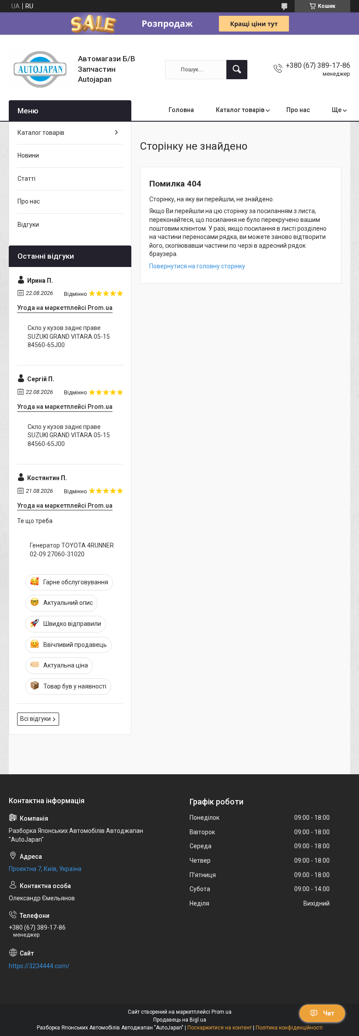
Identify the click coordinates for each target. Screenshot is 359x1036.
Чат (328, 1013)
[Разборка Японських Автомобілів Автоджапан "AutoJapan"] (40, 69)
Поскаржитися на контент (219, 1028)
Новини (28, 155)
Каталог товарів (240, 109)
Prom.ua (221, 1012)
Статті (26, 178)
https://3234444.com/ (39, 965)
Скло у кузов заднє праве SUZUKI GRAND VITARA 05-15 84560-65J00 (69, 336)
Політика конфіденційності (289, 1028)
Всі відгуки (35, 718)
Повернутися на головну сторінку (197, 266)
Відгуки (28, 224)
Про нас (298, 109)
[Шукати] (236, 69)
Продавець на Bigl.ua (179, 1020)
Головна (181, 109)
